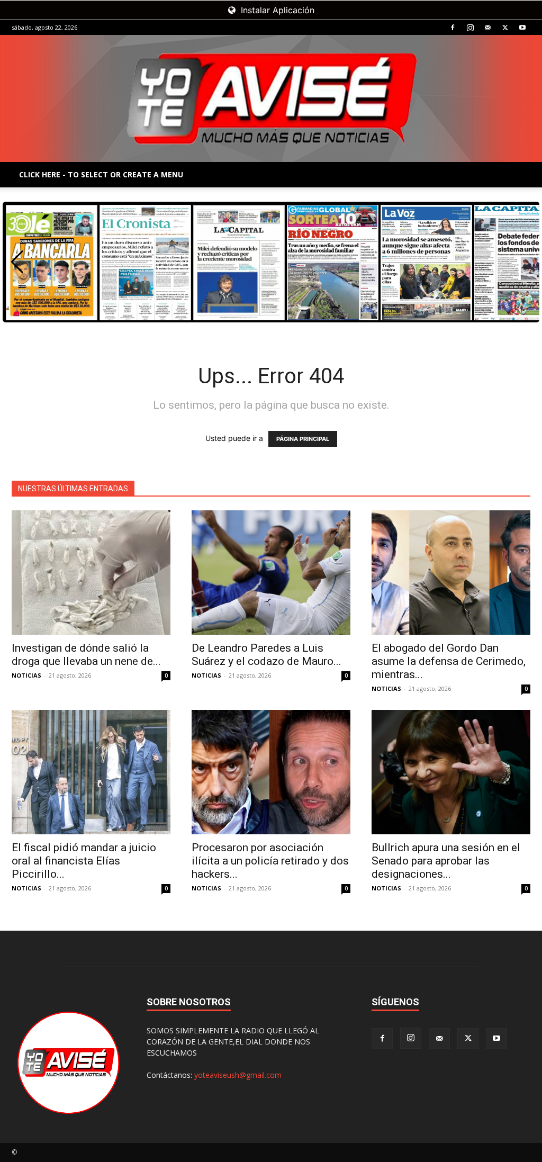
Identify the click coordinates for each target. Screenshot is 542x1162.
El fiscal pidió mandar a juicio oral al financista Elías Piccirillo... (84, 860)
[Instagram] (470, 27)
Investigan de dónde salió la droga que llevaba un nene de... (86, 655)
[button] (17, 262)
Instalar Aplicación (276, 10)
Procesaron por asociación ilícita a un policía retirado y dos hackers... (270, 860)
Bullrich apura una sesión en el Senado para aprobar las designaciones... (446, 860)
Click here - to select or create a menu (101, 174)
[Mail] (487, 27)
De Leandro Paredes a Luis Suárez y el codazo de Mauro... (266, 655)
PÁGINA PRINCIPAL (302, 439)
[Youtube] (522, 27)
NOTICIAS (26, 675)
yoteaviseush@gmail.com (238, 1075)
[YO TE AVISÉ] (271, 98)
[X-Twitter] (505, 27)
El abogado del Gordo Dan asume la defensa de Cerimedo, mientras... (449, 661)
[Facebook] (452, 27)
